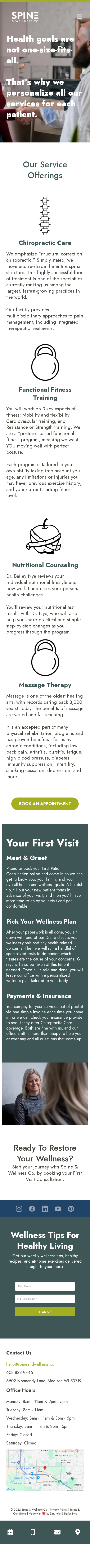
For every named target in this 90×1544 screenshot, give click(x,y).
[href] (45, 1470)
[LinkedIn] (45, 1208)
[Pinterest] (70, 1208)
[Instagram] (19, 1208)
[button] (78, 17)
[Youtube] (57, 1208)
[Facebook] (32, 1208)
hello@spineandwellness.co (30, 1364)
